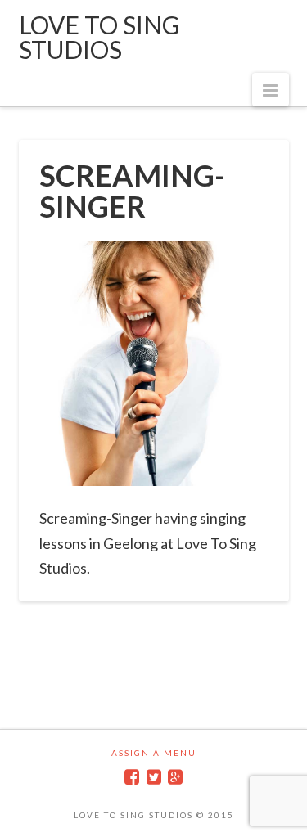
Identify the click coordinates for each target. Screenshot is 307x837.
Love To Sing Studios (100, 36)
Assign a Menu (153, 753)
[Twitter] (154, 776)
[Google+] (175, 776)
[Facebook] (131, 776)
